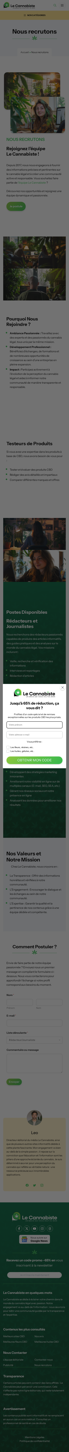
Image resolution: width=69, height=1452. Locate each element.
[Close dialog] (62, 687)
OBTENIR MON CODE (34, 760)
